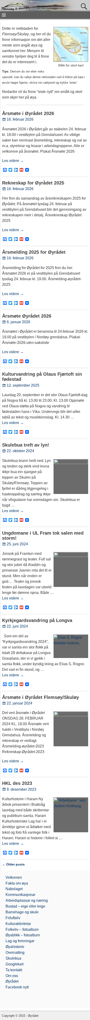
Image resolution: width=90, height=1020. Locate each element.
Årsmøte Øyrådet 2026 (26, 316)
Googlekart (15, 964)
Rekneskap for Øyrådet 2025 (33, 182)
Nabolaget (14, 889)
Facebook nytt (17, 987)
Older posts (13, 864)
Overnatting (15, 952)
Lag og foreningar (20, 941)
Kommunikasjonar (20, 895)
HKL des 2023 (17, 783)
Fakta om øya (17, 883)
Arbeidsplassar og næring (27, 900)
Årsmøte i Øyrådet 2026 (28, 113)
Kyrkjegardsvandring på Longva (37, 620)
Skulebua (13, 958)
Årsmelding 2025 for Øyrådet (34, 252)
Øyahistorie (15, 947)
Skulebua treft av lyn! (25, 444)
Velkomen (14, 877)
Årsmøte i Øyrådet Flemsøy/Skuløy (40, 697)
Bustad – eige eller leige (25, 906)
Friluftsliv (13, 918)
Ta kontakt (14, 970)
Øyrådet (12, 981)
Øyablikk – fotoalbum (23, 935)
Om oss (12, 976)
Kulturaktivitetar (18, 924)
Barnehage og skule (22, 912)
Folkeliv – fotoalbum (22, 929)
